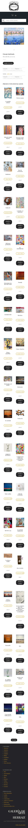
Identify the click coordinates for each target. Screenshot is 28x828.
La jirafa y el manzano (20, 211)
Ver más (14, 740)
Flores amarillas (8, 353)
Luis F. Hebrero (11, 68)
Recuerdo (7, 645)
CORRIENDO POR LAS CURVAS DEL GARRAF (20, 458)
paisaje (14, 70)
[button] (21, 30)
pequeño (18, 70)
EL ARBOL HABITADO (8, 680)
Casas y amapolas (8, 600)
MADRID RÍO (7, 314)
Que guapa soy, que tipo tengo (8, 283)
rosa (21, 70)
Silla (20, 717)
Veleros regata (20, 98)
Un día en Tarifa (7, 561)
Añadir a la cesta (8, 63)
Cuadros (5, 70)
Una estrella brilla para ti (8, 715)
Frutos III (20, 418)
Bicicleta (20, 315)
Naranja (20, 282)
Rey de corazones (20, 170)
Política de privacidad (20, 825)
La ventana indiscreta (20, 530)
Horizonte (20, 387)
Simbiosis (7, 174)
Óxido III (8, 208)
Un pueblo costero (8, 102)
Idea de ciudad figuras (8, 137)
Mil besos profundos (8, 244)
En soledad (8, 420)
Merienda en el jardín (8, 384)
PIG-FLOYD (20, 568)
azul (20, 68)
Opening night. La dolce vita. (20, 138)
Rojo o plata (8, 494)
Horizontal (9, 70)
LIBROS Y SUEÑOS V (8, 455)
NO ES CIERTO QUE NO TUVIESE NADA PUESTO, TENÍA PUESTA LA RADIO (20, 609)
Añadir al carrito (8, 117)
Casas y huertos (20, 349)
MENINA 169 (8, 530)
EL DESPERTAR (20, 248)
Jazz (20, 646)
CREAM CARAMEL (20, 494)
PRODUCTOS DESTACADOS (13, 84)
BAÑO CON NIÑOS (20, 678)
